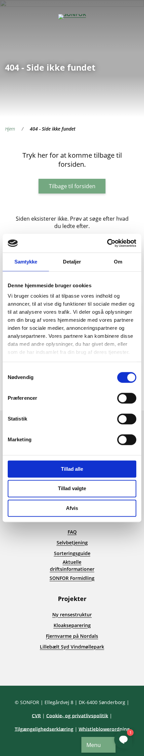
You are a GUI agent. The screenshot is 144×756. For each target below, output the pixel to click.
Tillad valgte (72, 489)
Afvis (72, 508)
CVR (36, 715)
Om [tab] (118, 261)
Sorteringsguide (72, 553)
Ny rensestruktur (72, 614)
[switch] (126, 398)
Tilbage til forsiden (72, 186)
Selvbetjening (72, 542)
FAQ (72, 532)
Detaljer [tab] (72, 261)
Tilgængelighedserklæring (44, 729)
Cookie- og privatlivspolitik (77, 715)
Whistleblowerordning (104, 729)
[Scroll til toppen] (17, 669)
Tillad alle (72, 469)
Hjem (10, 129)
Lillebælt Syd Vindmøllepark (72, 647)
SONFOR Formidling (72, 578)
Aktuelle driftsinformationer (72, 565)
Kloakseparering (72, 625)
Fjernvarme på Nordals (72, 636)
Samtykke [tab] (26, 261)
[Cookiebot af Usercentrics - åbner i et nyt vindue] (107, 243)
